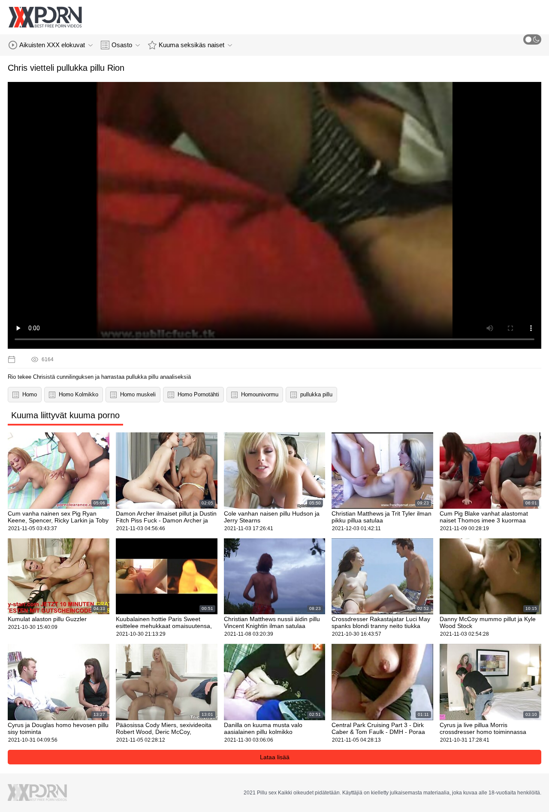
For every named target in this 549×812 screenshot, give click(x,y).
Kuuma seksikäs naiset (191, 44)
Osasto (122, 44)
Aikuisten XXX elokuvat (52, 44)
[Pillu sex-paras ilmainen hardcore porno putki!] (45, 17)
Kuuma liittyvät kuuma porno (65, 415)
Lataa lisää (275, 757)
